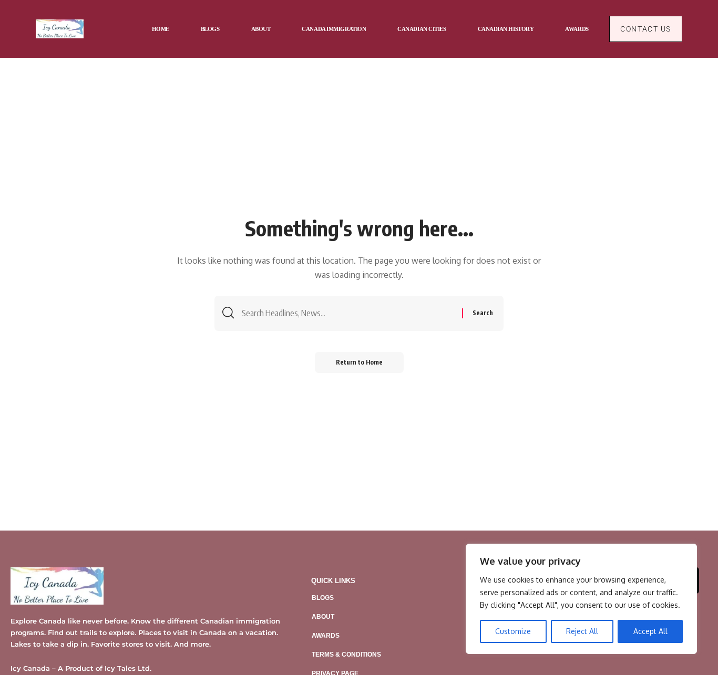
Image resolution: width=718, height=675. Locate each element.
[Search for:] (348, 313)
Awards (326, 635)
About (323, 616)
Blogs (323, 597)
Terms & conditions (346, 654)
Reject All (582, 631)
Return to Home (359, 362)
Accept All (650, 631)
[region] (581, 599)
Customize (513, 631)
